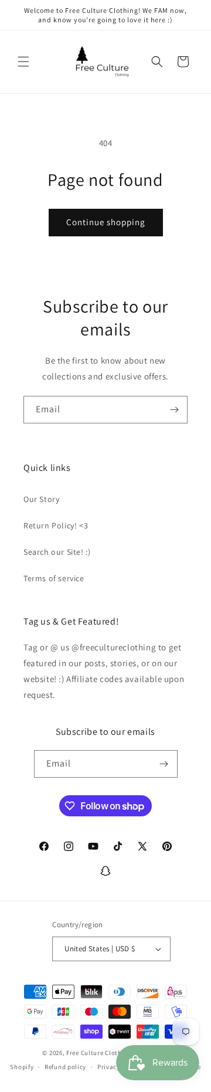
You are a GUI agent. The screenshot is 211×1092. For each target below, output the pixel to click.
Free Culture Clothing (99, 1053)
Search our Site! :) (56, 552)
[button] (23, 61)
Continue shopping (105, 222)
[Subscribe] (174, 409)
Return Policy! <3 (55, 525)
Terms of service (53, 578)
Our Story (41, 499)
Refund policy (65, 1067)
